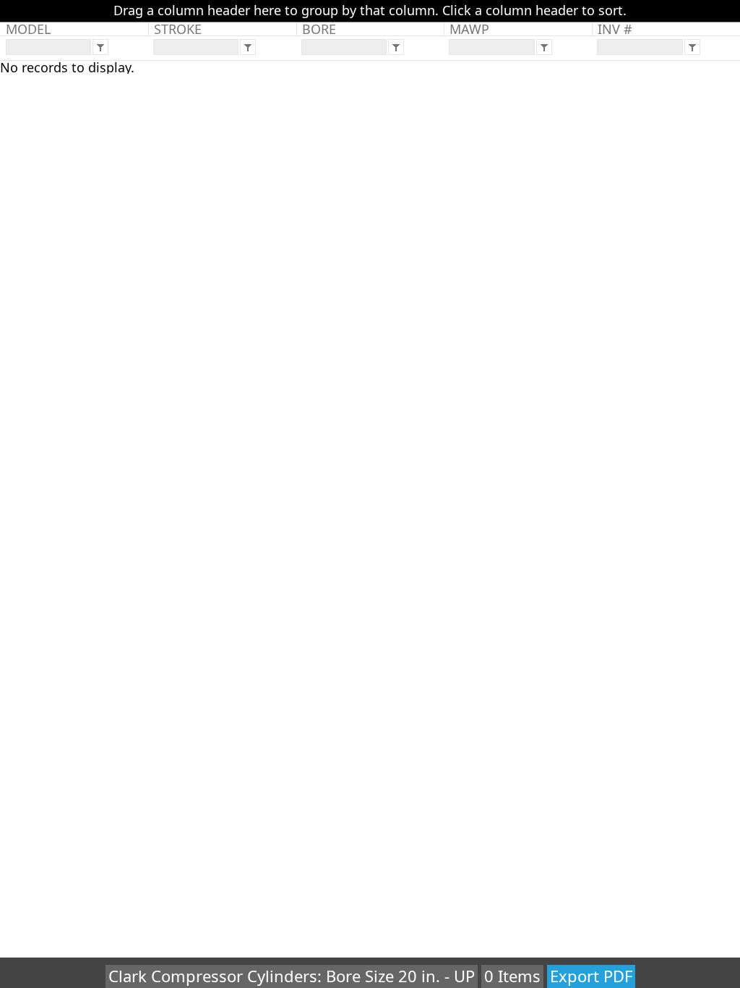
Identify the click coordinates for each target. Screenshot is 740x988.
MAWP (469, 29)
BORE (319, 29)
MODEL (28, 29)
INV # (615, 29)
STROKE (178, 29)
